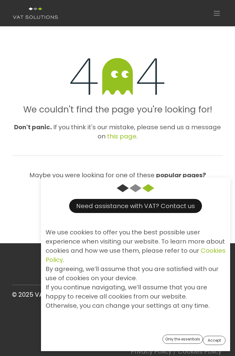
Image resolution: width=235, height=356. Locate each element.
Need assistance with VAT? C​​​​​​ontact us (135, 206)
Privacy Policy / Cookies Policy (176, 351)
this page (121, 136)
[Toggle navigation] (217, 13)
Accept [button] (214, 340)
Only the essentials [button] (182, 339)
